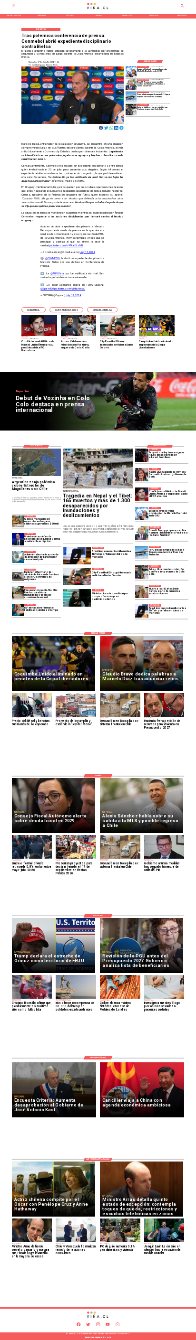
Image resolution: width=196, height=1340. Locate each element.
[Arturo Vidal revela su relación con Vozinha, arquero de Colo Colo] (131, 109)
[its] (18, 557)
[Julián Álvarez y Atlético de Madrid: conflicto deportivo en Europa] (141, 494)
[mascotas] (18, 521)
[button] (33, 309)
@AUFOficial (57, 273)
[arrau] (18, 539)
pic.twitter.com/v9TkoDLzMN (66, 245)
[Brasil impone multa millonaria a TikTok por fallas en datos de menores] (141, 611)
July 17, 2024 (87, 252)
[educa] (141, 455)
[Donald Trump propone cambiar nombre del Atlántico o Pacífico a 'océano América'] (131, 84)
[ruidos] (18, 593)
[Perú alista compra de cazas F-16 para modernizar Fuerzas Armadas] (131, 97)
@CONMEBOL (52, 258)
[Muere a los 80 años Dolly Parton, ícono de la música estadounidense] (141, 591)
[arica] (18, 575)
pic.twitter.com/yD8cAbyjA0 (69, 288)
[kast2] (141, 474)
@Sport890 (46, 288)
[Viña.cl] (14, 7)
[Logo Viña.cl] (98, 9)
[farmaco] (18, 610)
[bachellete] (131, 71)
